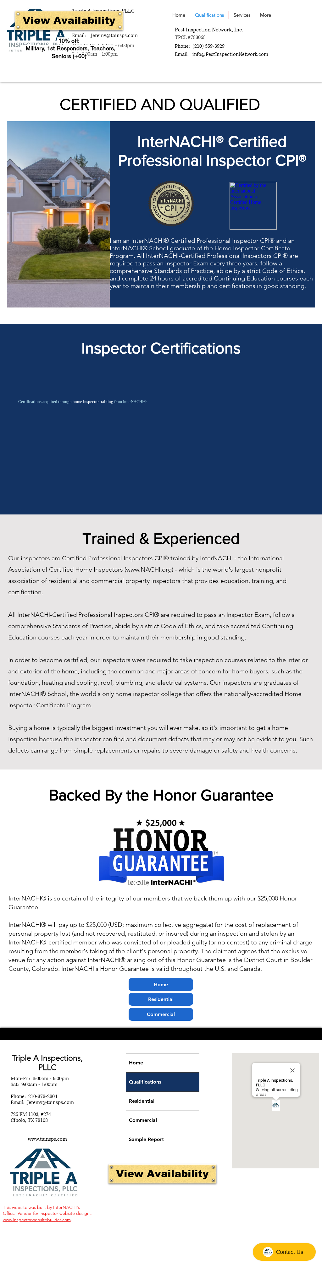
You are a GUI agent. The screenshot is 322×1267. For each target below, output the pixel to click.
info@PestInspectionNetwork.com (230, 54)
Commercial (143, 1120)
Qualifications (145, 1082)
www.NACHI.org (149, 569)
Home (136, 1063)
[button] (242, 15)
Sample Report (146, 1139)
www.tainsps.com (47, 1139)
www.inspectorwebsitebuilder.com (37, 1219)
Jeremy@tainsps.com (114, 35)
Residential (141, 1101)
